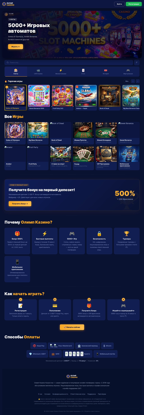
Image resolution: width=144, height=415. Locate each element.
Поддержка (91, 394)
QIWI (55, 353)
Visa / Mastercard (65, 346)
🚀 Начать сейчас (72, 327)
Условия (47, 394)
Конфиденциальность (60, 394)
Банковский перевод (88, 345)
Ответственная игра (77, 394)
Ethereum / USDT (37, 353)
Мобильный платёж (105, 353)
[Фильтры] (137, 62)
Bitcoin (107, 345)
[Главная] (8, 4)
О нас (40, 394)
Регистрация (134, 4)
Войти (119, 4)
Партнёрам (102, 394)
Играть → (15, 47)
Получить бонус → (20, 204)
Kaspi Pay (40, 346)
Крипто (87, 354)
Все (127, 81)
